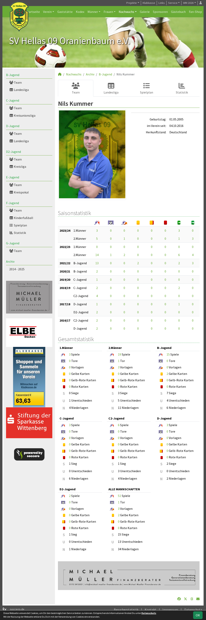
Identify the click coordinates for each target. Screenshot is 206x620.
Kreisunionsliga (24, 115)
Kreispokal (21, 192)
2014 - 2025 (17, 269)
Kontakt (150, 610)
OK (198, 615)
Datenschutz (193, 610)
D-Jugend (12, 126)
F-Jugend (12, 203)
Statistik (19, 233)
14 (97, 255)
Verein (47, 12)
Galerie (145, 12)
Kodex (80, 12)
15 (168, 354)
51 (119, 496)
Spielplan (20, 225)
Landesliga (21, 90)
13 (97, 263)
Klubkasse (149, 3)
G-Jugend (12, 243)
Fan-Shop (195, 12)
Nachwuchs (126, 12)
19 (119, 354)
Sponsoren (160, 12)
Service (172, 3)
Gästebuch (178, 12)
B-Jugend (12, 75)
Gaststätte (65, 12)
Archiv (10, 261)
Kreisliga (19, 167)
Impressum (170, 610)
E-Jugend (12, 177)
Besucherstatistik (126, 610)
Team (17, 82)
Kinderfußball (23, 218)
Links (162, 3)
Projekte (131, 3)
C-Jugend (12, 100)
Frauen (108, 12)
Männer (93, 12)
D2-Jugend (13, 152)
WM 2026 (188, 3)
